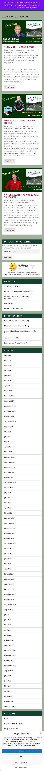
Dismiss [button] (34, 8)
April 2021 (7, 630)
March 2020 (8, 696)
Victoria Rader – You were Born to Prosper (21, 196)
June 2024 (7, 437)
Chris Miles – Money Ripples (19, 47)
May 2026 (7, 360)
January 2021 (9, 645)
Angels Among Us (21, 343)
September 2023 (10, 482)
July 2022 (7, 554)
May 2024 (7, 442)
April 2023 (7, 508)
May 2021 (7, 625)
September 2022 (10, 543)
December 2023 (9, 467)
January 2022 (9, 584)
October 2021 (9, 599)
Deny (22, 757)
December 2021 (9, 589)
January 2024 (9, 462)
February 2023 (9, 518)
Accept (22, 751)
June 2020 (7, 681)
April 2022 (7, 569)
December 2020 (9, 650)
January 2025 (9, 401)
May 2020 (7, 686)
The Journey (13, 52)
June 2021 (7, 620)
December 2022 (9, 528)
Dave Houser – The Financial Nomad (19, 121)
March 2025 (8, 391)
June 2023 (7, 498)
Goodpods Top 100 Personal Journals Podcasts (22, 272)
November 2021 (9, 594)
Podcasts (7, 52)
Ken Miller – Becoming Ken (13, 308)
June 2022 (7, 559)
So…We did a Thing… (11, 286)
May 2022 (7, 564)
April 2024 (7, 447)
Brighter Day (8, 303)
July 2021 (7, 615)
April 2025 (7, 386)
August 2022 (8, 549)
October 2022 (9, 538)
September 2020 (10, 666)
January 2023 (9, 523)
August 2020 (8, 671)
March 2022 (8, 574)
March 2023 (8, 513)
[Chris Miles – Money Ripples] (22, 32)
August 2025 (8, 365)
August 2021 (8, 610)
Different (19, 338)
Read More (10, 87)
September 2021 (10, 604)
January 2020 (9, 706)
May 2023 (7, 503)
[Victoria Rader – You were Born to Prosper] (22, 180)
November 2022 (9, 533)
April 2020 (7, 691)
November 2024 (9, 411)
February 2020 (9, 701)
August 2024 (8, 426)
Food (6, 719)
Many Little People (28, 50)
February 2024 (9, 457)
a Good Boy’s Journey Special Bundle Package (20, 332)
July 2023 (7, 493)
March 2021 (8, 635)
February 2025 (9, 396)
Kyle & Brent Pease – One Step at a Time (18, 291)
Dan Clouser (9, 50)
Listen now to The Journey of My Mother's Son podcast (22, 274)
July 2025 (7, 370)
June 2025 (7, 376)
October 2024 (9, 416)
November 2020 (9, 655)
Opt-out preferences (21, 767)
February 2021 (9, 640)
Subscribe (7, 258)
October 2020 (9, 660)
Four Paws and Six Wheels (13, 724)
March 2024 (8, 452)
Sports (12, 128)
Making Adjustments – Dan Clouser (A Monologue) (17, 297)
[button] (41, 734)
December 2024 (9, 406)
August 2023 (8, 487)
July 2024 (7, 432)
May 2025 (7, 381)
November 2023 (9, 472)
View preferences (22, 762)
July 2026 (7, 355)
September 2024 (10, 421)
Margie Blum (8, 326)
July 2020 (7, 676)
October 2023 (9, 477)
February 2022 (9, 579)
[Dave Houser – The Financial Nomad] (22, 106)
